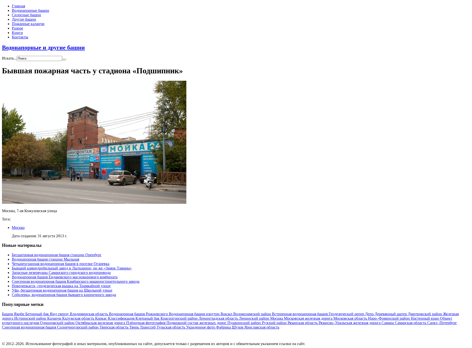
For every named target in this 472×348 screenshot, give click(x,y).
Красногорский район (180, 318)
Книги (17, 33)
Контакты (20, 37)
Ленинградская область (219, 318)
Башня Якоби (13, 314)
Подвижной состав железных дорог (196, 323)
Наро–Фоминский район (389, 318)
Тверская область (114, 327)
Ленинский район (254, 318)
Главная (18, 6)
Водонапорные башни (30, 10)
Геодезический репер (347, 314)
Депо (370, 314)
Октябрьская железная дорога (100, 323)
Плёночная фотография (146, 323)
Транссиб (148, 327)
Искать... (9, 58)
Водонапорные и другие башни (43, 47)
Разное (17, 28)
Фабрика (224, 327)
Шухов (238, 327)
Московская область (350, 318)
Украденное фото (201, 327)
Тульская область (171, 327)
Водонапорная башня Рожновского (139, 314)
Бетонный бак (37, 314)
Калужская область (78, 318)
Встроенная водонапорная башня (300, 314)
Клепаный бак (148, 318)
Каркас (101, 318)
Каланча (54, 318)
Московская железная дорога (308, 318)
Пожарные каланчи (28, 24)
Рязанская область (303, 323)
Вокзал (227, 314)
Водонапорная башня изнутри (195, 314)
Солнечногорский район (78, 327)
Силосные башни (26, 15)
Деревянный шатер (391, 314)
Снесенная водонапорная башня (29, 327)
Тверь (134, 327)
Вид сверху (60, 314)
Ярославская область (261, 327)
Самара (388, 323)
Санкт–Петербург (442, 323)
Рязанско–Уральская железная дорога (350, 323)
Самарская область (411, 323)
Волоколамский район (252, 314)
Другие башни (24, 19)
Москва (18, 227)
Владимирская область (89, 314)
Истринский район (30, 318)
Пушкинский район (244, 323)
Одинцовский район (57, 323)
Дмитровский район (425, 314)
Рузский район (275, 323)
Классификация (121, 318)
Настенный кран (425, 318)
